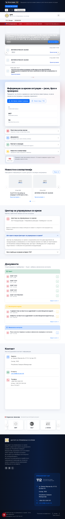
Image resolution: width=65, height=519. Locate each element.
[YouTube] (9, 436)
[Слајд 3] (33, 45)
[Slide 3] (32, 169)
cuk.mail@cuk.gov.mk (17, 342)
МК (6, 10)
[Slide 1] (30, 169)
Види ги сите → (54, 269)
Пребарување (20, 10)
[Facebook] (6, 436)
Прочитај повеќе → (15, 165)
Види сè (56, 140)
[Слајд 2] (32, 45)
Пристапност (56, 483)
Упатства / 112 (39, 69)
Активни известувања (19, 69)
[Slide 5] (34, 169)
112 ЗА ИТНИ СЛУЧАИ (11, 6)
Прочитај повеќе (53, 41)
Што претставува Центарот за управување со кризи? (25, 204)
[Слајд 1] (31, 45)
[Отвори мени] (58, 15)
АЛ (9, 10)
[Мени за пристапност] (4, 515)
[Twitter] (12, 436)
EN (12, 10)
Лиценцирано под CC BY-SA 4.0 (13, 484)
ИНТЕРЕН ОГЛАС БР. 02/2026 (44, 161)
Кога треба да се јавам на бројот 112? (19, 220)
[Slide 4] (33, 169)
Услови (55, 482)
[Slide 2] (31, 169)
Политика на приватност (44, 482)
